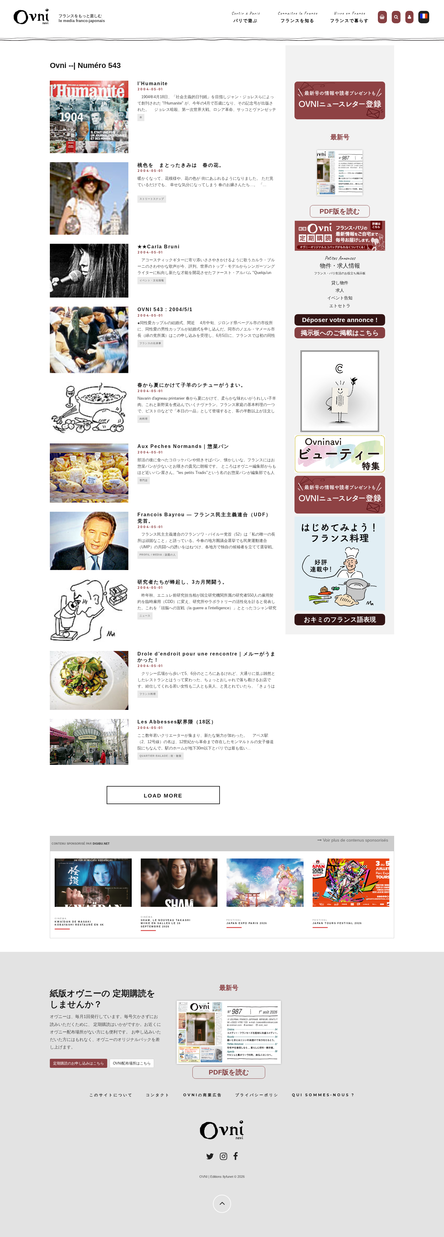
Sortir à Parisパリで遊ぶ (245, 17)
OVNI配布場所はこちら (132, 1063)
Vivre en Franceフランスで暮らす (349, 17)
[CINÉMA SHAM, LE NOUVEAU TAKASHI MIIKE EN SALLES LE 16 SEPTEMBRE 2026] (166, 933)
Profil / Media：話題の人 (158, 554)
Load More (163, 796)
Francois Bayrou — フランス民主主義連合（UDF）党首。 (204, 517)
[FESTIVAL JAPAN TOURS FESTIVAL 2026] (337, 933)
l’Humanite (152, 83)
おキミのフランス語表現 (340, 619)
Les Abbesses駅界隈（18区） (177, 721)
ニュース (145, 615)
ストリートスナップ (152, 199)
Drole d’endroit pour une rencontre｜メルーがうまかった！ (206, 657)
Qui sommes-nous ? (323, 1095)
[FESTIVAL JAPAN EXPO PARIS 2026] (247, 933)
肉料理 (144, 418)
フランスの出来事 (150, 343)
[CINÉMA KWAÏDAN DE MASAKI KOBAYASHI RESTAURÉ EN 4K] (80, 933)
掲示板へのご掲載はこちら (340, 332)
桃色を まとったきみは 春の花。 (180, 165)
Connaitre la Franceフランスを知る (298, 17)
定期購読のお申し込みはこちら (78, 1063)
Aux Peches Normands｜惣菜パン (183, 446)
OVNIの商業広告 (202, 1095)
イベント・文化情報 (152, 280)
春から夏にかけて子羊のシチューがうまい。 (191, 385)
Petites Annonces (339, 265)
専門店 (144, 480)
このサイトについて (111, 1095)
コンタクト (158, 1095)
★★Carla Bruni (158, 246)
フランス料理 (148, 694)
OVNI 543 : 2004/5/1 (165, 309)
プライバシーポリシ (257, 1095)
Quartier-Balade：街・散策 (161, 756)
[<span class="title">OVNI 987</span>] (339, 172)
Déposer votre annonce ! (340, 319)
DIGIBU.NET (101, 843)
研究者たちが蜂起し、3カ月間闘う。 (182, 582)
